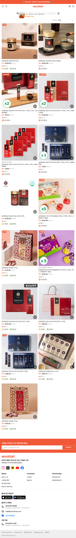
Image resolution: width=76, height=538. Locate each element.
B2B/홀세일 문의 (57, 480)
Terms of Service (7, 532)
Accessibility (10, 515)
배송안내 (29, 480)
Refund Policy (28, 532)
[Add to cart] (35, 56)
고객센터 (29, 477)
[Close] (74, 2)
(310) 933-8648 (11, 506)
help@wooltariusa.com (13, 511)
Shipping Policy (38, 532)
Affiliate (47, 532)
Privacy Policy (18, 532)
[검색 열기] (6, 6)
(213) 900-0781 (11, 523)
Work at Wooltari (7, 486)
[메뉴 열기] (3, 6)
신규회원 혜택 (5, 480)
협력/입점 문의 (56, 477)
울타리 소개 (5, 477)
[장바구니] (73, 6)
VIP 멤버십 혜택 (6, 483)
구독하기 (68, 447)
